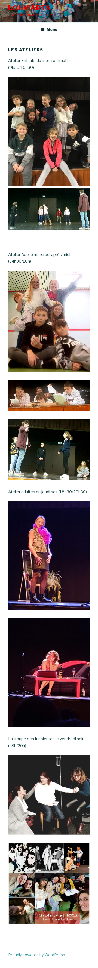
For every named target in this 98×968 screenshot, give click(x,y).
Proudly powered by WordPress (36, 954)
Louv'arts (29, 8)
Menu (52, 29)
